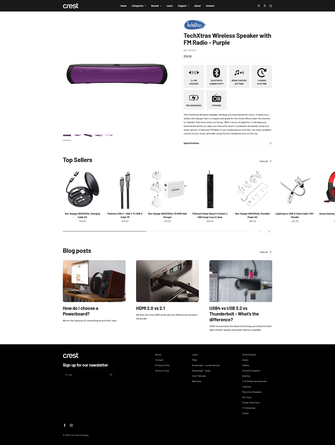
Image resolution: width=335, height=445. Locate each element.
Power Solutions (250, 402)
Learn (170, 5)
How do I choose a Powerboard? (80, 310)
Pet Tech (246, 397)
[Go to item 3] (88, 135)
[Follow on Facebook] (64, 425)
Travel (245, 413)
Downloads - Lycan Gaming (206, 365)
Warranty (197, 381)
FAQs (194, 359)
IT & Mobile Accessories (254, 381)
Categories (137, 5)
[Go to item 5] (109, 135)
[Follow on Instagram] (71, 425)
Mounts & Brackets (252, 391)
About (197, 5)
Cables (245, 365)
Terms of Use (162, 370)
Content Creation (251, 370)
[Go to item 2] (77, 135)
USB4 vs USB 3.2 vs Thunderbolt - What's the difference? (234, 313)
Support (182, 5)
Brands (155, 5)
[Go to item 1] (67, 135)
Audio (245, 359)
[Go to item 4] (98, 135)
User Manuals (199, 375)
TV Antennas (248, 407)
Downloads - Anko (201, 370)
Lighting (246, 386)
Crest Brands (249, 354)
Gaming (246, 375)
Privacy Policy (162, 365)
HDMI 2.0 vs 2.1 (150, 308)
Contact (210, 5)
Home (124, 5)
